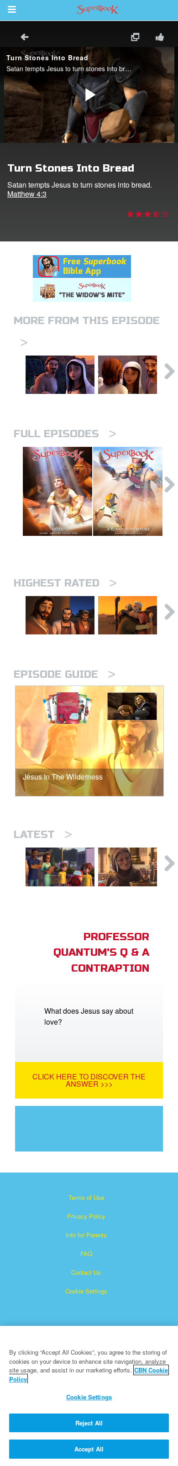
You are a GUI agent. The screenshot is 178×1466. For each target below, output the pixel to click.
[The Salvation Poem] (60, 867)
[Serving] (60, 615)
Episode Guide (64, 674)
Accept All (89, 1449)
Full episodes (65, 434)
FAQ (86, 1253)
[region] (89, 1396)
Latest (43, 834)
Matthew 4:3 (27, 193)
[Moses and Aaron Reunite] (132, 615)
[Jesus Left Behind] (60, 375)
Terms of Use (86, 1197)
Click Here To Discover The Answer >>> (89, 1080)
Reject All (89, 1423)
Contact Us (86, 1272)
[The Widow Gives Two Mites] (132, 867)
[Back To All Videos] (21, 38)
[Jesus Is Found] (132, 375)
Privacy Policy (86, 1216)
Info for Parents (86, 1234)
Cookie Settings (86, 1291)
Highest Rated (65, 583)
